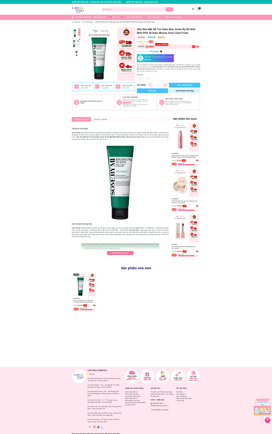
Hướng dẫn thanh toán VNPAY (135, 402)
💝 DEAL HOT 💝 (116, 17)
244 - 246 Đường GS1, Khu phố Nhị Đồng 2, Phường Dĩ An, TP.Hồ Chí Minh (103, 394)
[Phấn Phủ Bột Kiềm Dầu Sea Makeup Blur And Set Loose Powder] (185, 183)
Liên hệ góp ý (180, 394)
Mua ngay (152, 91)
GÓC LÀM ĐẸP (154, 17)
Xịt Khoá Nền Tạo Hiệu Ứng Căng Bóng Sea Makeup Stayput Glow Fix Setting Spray (185, 156)
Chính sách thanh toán (132, 396)
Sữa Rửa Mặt (151, 37)
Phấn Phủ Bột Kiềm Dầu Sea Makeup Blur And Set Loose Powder (184, 202)
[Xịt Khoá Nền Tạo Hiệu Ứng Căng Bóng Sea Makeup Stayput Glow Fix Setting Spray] (185, 137)
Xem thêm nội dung (119, 253)
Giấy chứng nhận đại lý (184, 398)
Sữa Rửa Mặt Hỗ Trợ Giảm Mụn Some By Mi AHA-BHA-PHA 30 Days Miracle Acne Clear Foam (83, 301)
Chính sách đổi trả (131, 392)
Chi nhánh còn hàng (185, 91)
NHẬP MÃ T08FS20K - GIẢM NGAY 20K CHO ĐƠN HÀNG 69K (123, 2)
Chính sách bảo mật (132, 394)
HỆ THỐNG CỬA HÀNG (160, 410)
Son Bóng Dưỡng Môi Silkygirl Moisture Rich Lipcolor (183, 247)
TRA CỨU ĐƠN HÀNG (173, 17)
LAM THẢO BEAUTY (135, 17)
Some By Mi (141, 37)
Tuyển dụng (180, 400)
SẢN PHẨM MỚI (100, 17)
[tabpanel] (108, 54)
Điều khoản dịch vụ (131, 398)
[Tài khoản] (193, 9)
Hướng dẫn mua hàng (132, 400)
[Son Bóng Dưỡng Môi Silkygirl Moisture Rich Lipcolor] (185, 228)
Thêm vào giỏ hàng (184, 85)
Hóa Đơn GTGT (130, 405)
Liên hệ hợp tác (181, 396)
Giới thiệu (179, 392)
